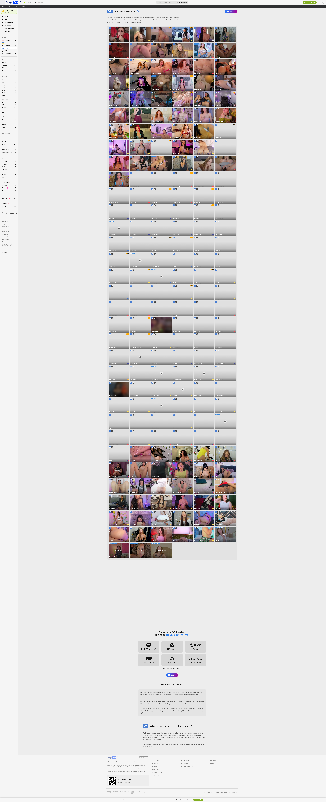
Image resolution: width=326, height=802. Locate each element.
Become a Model (6, 236)
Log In (321, 2)
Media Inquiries (5, 229)
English (142, 757)
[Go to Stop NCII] (141, 792)
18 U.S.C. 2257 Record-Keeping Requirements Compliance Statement (220, 792)
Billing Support (5, 224)
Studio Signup (5, 239)
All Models (4, 241)
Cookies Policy (155, 769)
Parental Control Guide (157, 772)
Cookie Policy (180, 799)
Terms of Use (5, 234)
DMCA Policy (155, 766)
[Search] (177, 2)
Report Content (5, 226)
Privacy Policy (5, 231)
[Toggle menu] (2, 2)
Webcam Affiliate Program (187, 766)
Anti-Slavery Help (156, 775)
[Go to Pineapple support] (132, 792)
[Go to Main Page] (13, 2)
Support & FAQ (5, 221)
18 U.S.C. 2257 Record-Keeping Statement (7, 245)
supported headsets (175, 668)
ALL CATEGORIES (10, 213)
